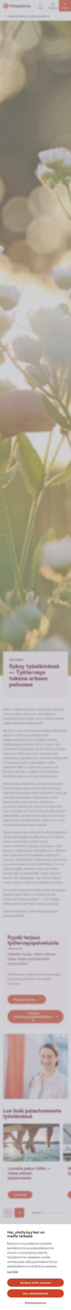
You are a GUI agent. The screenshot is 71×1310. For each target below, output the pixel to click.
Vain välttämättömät (35, 1293)
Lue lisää (12, 1271)
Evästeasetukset (35, 1302)
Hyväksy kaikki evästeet (35, 1282)
